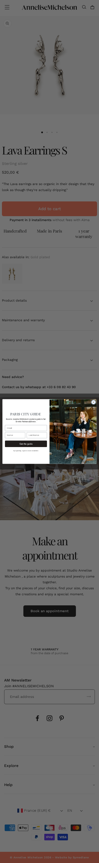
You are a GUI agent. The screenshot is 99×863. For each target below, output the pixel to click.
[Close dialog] (93, 402)
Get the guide (26, 444)
